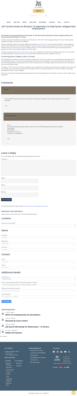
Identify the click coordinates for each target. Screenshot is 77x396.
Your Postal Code (6, 294)
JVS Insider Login (35, 362)
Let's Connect (6, 301)
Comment (4, 159)
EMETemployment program (17, 67)
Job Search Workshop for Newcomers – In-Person (27, 326)
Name (3, 178)
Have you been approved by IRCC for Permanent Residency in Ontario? (20, 282)
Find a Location (10, 357)
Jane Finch (9, 367)
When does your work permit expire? (11, 288)
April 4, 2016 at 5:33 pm (8, 91)
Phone (3, 265)
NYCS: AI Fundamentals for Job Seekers (22, 314)
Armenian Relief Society (25, 52)
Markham (19, 363)
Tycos (7, 376)
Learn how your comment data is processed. (35, 206)
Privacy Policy (34, 355)
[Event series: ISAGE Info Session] (17, 330)
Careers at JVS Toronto (36, 350)
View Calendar (3, 336)
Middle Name (5, 241)
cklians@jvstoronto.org (13, 131)
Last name (4, 247)
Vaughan (18, 365)
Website (3, 192)
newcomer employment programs (16, 47)
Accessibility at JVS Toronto (37, 357)
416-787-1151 (9, 353)
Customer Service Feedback (37, 353)
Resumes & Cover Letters (16, 320)
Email (3, 185)
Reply (6, 105)
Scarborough (9, 370)
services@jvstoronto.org (12, 354)
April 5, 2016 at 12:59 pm (11, 117)
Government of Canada (44, 44)
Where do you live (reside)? (9, 223)
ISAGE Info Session (13, 332)
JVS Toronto (38, 4)
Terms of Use (34, 360)
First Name (5, 235)
